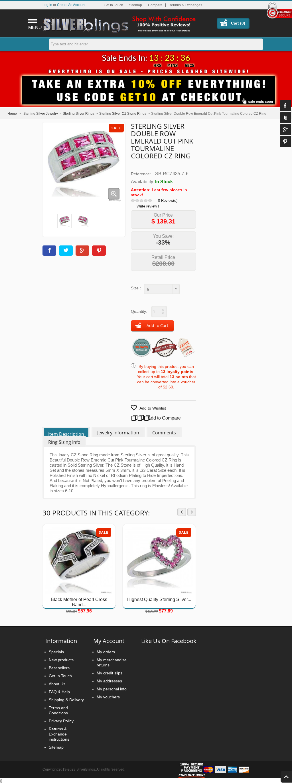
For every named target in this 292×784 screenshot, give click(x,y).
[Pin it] (99, 250)
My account (108, 641)
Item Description (66, 434)
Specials (56, 652)
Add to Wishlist (152, 408)
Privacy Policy (61, 721)
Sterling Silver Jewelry (40, 114)
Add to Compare (159, 418)
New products (61, 660)
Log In (47, 5)
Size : (136, 288)
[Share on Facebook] (49, 250)
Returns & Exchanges (185, 5)
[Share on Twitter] (66, 250)
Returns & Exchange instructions (59, 734)
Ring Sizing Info (64, 442)
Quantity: (139, 311)
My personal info (112, 689)
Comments (164, 433)
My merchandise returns (112, 662)
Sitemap (135, 5)
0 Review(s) (167, 200)
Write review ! (148, 206)
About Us (57, 684)
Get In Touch (113, 5)
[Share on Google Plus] (82, 250)
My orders (106, 652)
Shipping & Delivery (66, 700)
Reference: (141, 174)
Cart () (238, 23)
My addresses (109, 681)
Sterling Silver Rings (78, 114)
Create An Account (71, 5)
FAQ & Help (59, 692)
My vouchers (108, 697)
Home (12, 114)
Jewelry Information (118, 433)
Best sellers (59, 668)
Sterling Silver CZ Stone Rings (122, 114)
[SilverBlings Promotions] (146, 86)
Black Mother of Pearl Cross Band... (79, 602)
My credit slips (109, 673)
